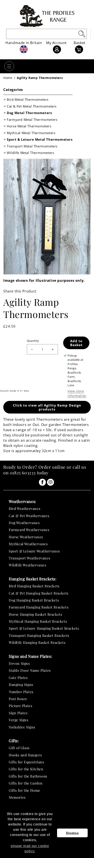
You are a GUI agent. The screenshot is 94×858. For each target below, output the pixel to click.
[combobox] (46, 34)
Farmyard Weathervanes (29, 529)
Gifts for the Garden (26, 783)
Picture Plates (20, 705)
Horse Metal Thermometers (29, 126)
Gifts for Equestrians (26, 762)
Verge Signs (18, 720)
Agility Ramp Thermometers (40, 78)
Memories (17, 797)
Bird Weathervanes (24, 508)
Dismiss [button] (72, 833)
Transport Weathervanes (29, 558)
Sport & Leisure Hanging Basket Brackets (44, 628)
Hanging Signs (21, 684)
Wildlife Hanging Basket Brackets (37, 642)
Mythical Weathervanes (28, 544)
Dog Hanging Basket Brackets (34, 600)
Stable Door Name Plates (30, 670)
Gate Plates (18, 677)
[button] (9, 66)
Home (7, 78)
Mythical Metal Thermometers (31, 133)
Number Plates (21, 691)
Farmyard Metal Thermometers (32, 119)
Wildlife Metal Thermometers (30, 152)
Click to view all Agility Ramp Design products (47, 407)
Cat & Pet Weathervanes (29, 515)
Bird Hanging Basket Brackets (34, 586)
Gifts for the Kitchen (26, 769)
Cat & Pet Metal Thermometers (32, 106)
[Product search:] (82, 34)
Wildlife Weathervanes (27, 565)
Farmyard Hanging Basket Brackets (38, 607)
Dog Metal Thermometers (29, 113)
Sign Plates (18, 713)
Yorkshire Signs (22, 727)
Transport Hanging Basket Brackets (39, 635)
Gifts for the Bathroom (28, 776)
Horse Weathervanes (26, 537)
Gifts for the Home (24, 790)
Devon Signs (19, 663)
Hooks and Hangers (25, 755)
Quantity (33, 341)
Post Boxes (18, 698)
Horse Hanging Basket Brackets (35, 614)
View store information (77, 393)
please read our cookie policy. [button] (30, 848)
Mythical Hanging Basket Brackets (38, 621)
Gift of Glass (19, 747)
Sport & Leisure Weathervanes (34, 551)
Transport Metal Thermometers (32, 146)
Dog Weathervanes (24, 522)
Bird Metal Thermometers (28, 99)
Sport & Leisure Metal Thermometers (39, 139)
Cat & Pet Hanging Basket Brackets (38, 593)
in (42, 482)
